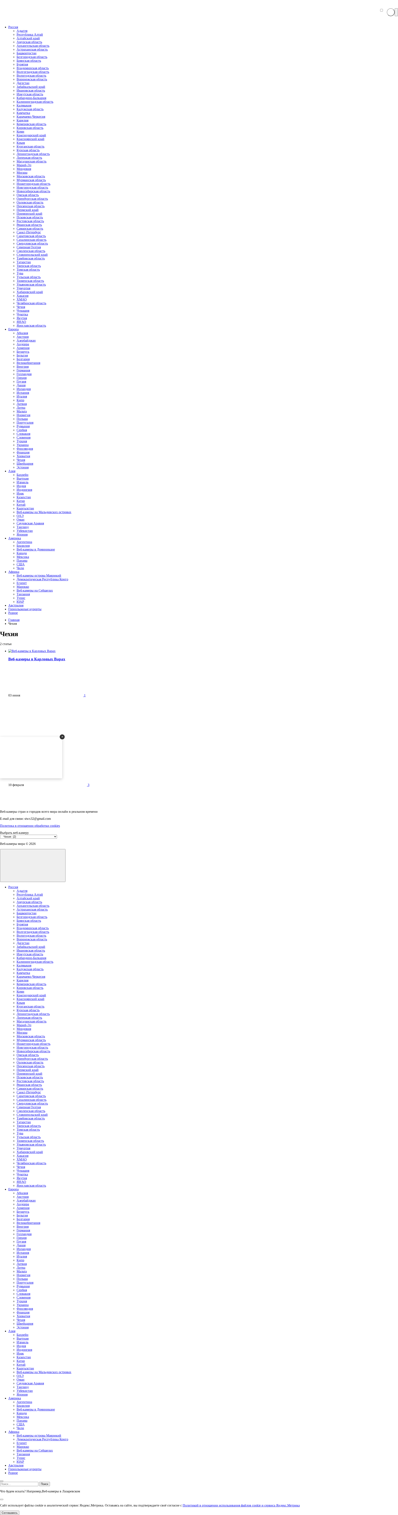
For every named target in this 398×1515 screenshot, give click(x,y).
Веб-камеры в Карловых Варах (36, 659)
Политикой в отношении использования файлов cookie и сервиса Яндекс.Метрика (241, 1505)
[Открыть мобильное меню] (396, 12)
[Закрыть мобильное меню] (1, 1481)
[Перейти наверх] (33, 865)
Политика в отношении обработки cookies (30, 825)
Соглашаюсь (10, 1512)
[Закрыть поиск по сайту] (1, 1499)
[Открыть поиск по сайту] (391, 12)
